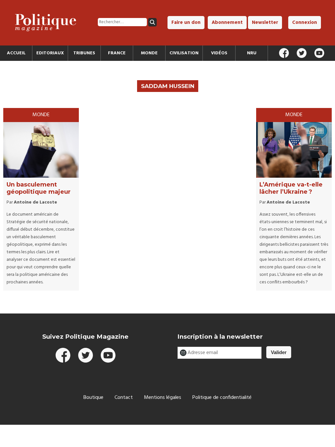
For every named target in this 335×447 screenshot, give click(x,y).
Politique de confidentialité (222, 397)
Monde (149, 53)
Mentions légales (162, 397)
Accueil (16, 53)
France (117, 53)
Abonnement (227, 23)
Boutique (93, 397)
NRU (251, 53)
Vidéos (219, 53)
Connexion (304, 23)
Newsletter (265, 23)
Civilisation (184, 53)
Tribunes (84, 53)
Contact (124, 397)
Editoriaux (50, 53)
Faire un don (186, 23)
